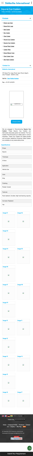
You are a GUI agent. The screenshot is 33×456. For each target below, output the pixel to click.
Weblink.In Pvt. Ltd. (19, 433)
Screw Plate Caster (9, 46)
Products (8, 11)
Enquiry (12, 426)
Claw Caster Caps (9, 56)
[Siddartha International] (17, 3)
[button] (13, 78)
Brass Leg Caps (8, 23)
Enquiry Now (16, 122)
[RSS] (24, 426)
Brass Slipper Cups (9, 53)
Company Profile (12, 425)
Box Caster (7, 33)
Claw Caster (7, 36)
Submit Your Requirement (16, 454)
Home (2, 11)
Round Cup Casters (9, 39)
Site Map (19, 426)
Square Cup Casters (9, 43)
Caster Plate (7, 49)
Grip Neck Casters (9, 59)
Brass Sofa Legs (8, 26)
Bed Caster (7, 29)
